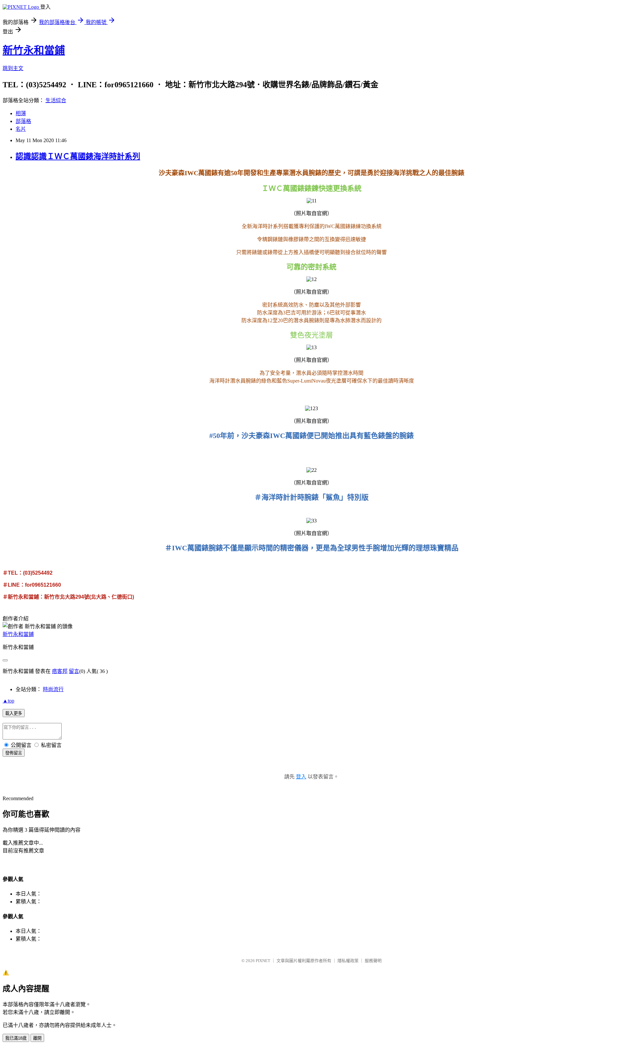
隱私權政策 (348, 960)
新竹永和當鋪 (34, 50)
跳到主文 (13, 68)
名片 (21, 129)
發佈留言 (13, 753)
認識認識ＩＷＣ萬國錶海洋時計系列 (78, 156)
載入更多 (13, 713)
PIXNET (263, 960)
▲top (8, 700)
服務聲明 (373, 960)
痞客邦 (59, 671)
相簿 (21, 113)
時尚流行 (53, 689)
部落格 (23, 121)
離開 (37, 1038)
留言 (74, 671)
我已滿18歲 (16, 1038)
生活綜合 (55, 100)
